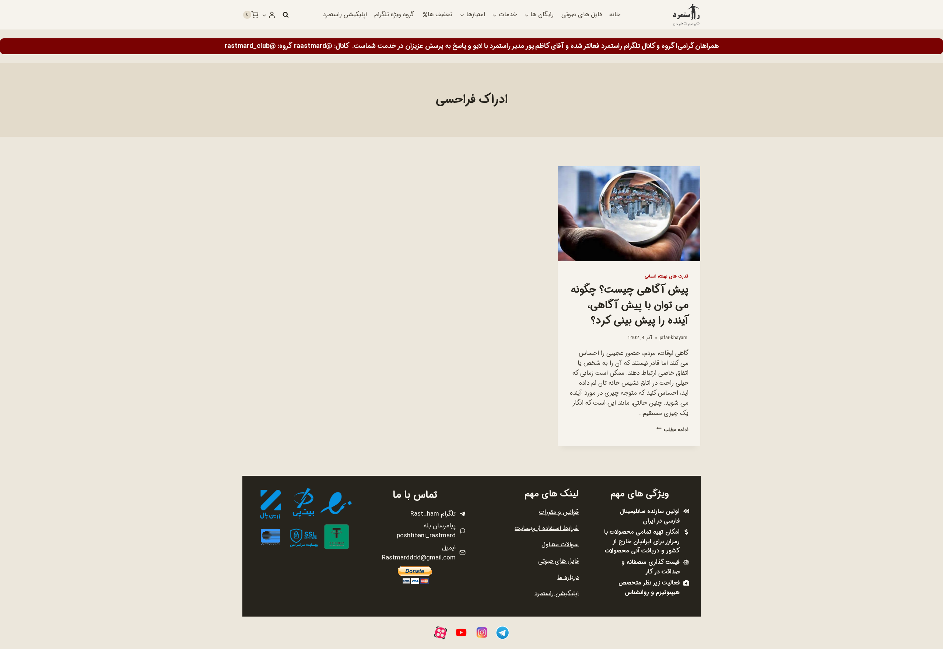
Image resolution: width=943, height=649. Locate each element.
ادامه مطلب (672, 430)
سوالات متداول (560, 544)
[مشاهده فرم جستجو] (285, 14)
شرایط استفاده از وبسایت (547, 528)
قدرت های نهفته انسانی (666, 276)
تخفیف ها (440, 15)
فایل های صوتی (581, 15)
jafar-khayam (673, 338)
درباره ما (568, 577)
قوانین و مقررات (559, 512)
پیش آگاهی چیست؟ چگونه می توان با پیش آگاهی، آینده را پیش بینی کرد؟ (629, 305)
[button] (264, 14)
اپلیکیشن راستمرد (345, 15)
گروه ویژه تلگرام (394, 15)
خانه (614, 15)
